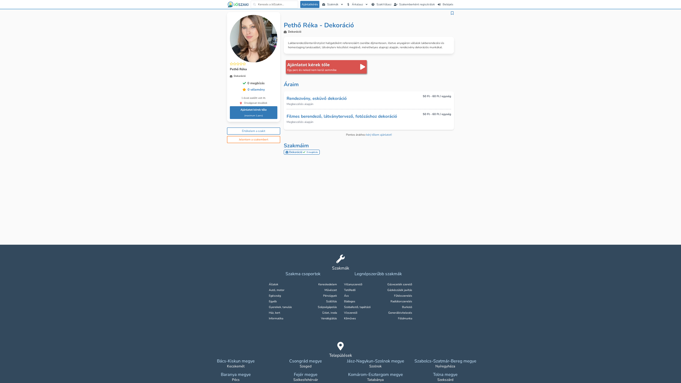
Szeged (306, 366)
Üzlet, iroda (329, 313)
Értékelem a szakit (253, 131)
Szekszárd (445, 379)
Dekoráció (303, 152)
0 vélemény (256, 89)
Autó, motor (276, 290)
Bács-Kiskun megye (236, 361)
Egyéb (273, 301)
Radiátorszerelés (401, 301)
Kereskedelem (327, 284)
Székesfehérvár (305, 379)
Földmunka (405, 318)
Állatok (273, 284)
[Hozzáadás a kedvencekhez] (452, 13)
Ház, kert (274, 313)
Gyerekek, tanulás (280, 307)
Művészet (331, 290)
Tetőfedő (350, 290)
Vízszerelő (350, 313)
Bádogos (349, 301)
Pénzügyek (330, 296)
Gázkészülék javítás (399, 290)
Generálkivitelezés (400, 313)
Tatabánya (375, 379)
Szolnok (375, 366)
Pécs (236, 379)
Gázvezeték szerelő (399, 284)
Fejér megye (305, 374)
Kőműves (350, 318)
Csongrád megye (305, 361)
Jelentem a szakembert (253, 139)
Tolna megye (445, 374)
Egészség (275, 296)
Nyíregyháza (445, 366)
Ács (346, 296)
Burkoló (407, 307)
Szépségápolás (327, 307)
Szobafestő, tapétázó (357, 307)
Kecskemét (236, 366)
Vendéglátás (329, 318)
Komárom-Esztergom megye (375, 374)
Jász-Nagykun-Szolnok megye (375, 361)
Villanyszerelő (353, 284)
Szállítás (331, 301)
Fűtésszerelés (403, 296)
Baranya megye (236, 374)
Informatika (276, 318)
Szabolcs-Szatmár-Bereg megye (445, 361)
